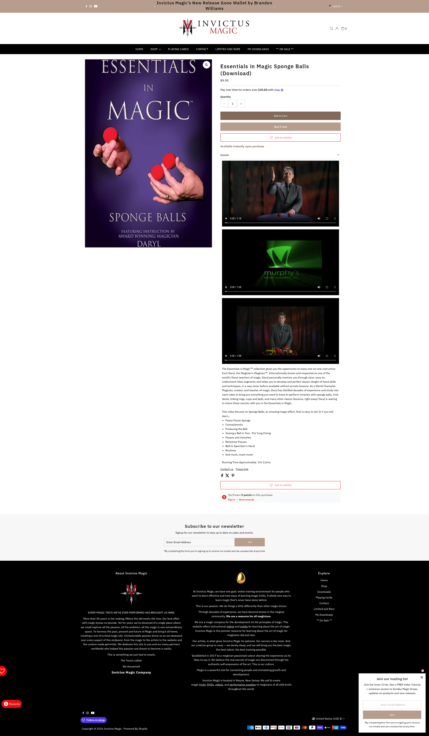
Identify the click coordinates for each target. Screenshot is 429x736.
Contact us (226, 469)
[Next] (274, 6)
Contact (202, 49)
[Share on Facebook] (222, 476)
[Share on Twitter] (227, 476)
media (244, 626)
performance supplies (243, 684)
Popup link (242, 469)
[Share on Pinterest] (233, 476)
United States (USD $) (329, 718)
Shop (154, 49)
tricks (202, 684)
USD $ (336, 6)
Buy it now (280, 126)
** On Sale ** (284, 49)
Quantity (225, 96)
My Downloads (258, 49)
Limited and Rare (228, 49)
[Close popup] (422, 677)
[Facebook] (86, 6)
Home (139, 49)
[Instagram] (90, 6)
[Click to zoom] (206, 65)
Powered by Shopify (135, 728)
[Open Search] (331, 28)
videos (230, 626)
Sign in (231, 499)
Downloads (324, 591)
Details (224, 155)
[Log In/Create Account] (337, 28)
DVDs (210, 684)
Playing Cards (178, 49)
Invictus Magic (112, 728)
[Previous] (155, 6)
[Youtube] (95, 6)
